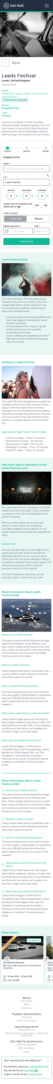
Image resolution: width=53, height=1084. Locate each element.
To (4, 177)
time (36, 226)
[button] (26, 168)
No (45, 205)
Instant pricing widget (26, 1044)
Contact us (26, 1008)
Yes (37, 205)
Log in (26, 1051)
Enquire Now (26, 241)
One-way (16, 218)
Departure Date (11, 226)
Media (26, 1004)
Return (39, 218)
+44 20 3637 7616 (38, 1066)
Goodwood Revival (26, 1030)
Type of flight (10, 213)
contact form (35, 1074)
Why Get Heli (26, 1001)
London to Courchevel (26, 1021)
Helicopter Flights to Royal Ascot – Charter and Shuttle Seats (26, 1034)
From (6, 164)
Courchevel (26, 1017)
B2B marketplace (26, 1048)
